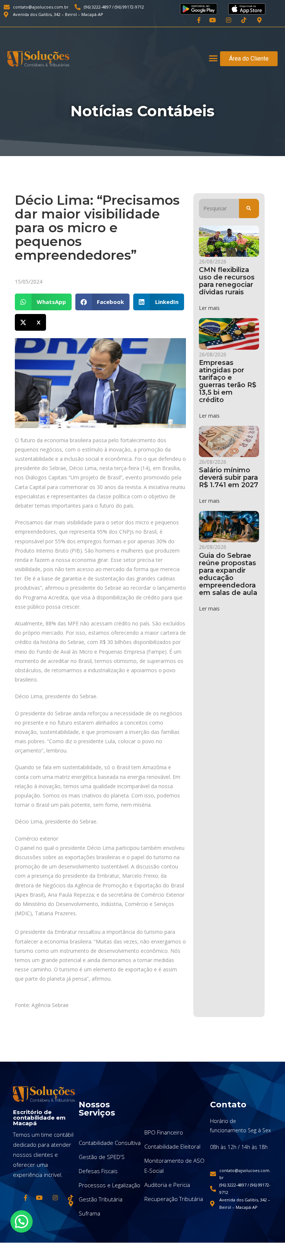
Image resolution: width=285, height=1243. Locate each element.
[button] (213, 58)
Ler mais (209, 307)
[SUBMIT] (249, 208)
